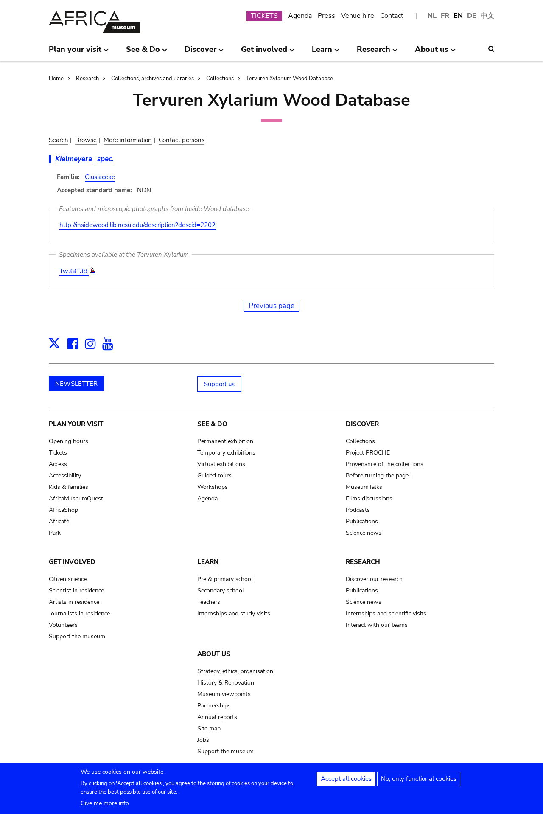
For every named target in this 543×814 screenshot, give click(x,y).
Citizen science (68, 579)
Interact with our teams (377, 625)
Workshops (212, 487)
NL (432, 15)
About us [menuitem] (431, 52)
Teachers (208, 602)
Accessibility (65, 476)
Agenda (300, 15)
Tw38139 (74, 271)
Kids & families (68, 487)
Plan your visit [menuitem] (75, 52)
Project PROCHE (368, 453)
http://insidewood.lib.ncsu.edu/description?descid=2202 (137, 225)
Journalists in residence (79, 613)
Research (87, 78)
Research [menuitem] (373, 52)
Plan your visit (76, 424)
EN (458, 15)
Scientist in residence (76, 591)
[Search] (491, 49)
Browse (86, 140)
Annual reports (217, 717)
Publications (362, 521)
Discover (362, 424)
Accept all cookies (346, 779)
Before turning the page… (379, 476)
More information (128, 140)
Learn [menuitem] (322, 52)
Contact (391, 15)
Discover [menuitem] (200, 52)
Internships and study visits (233, 613)
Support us (219, 384)
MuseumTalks (364, 487)
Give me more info (105, 803)
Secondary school (220, 591)
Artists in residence (74, 602)
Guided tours (214, 476)
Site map (209, 728)
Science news (363, 533)
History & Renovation (225, 683)
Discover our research (374, 579)
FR (445, 15)
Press (326, 15)
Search (58, 140)
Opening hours (68, 441)
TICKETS (264, 15)
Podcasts (358, 510)
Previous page (271, 306)
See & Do (212, 424)
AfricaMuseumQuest (76, 498)
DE (471, 15)
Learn (207, 562)
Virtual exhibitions (221, 464)
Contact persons (181, 140)
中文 (487, 15)
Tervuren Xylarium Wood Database (289, 78)
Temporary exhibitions (226, 453)
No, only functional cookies (418, 779)
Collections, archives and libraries (152, 78)
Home (56, 78)
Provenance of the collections (384, 464)
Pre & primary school (225, 579)
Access (58, 464)
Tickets (58, 453)
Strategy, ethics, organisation (235, 671)
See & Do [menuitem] (143, 52)
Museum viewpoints (224, 694)
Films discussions (369, 498)
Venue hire (357, 15)
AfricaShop (63, 510)
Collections (220, 78)
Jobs (203, 740)
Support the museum (77, 636)
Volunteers (63, 625)
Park (55, 533)
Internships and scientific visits (386, 613)
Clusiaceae (100, 177)
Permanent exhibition (225, 441)
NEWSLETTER (76, 383)
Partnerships (214, 706)
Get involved (72, 562)
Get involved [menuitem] (264, 52)
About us (213, 654)
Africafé (59, 521)
